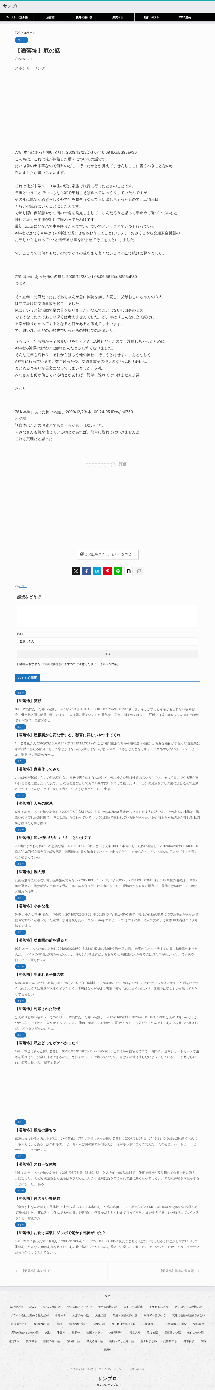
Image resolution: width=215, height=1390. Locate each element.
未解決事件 (116, 1332)
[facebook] (86, 571)
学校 (59, 1324)
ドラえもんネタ (158, 1306)
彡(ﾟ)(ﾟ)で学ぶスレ (124, 1324)
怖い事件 (198, 1324)
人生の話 (100, 1315)
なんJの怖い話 (51, 1306)
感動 (48, 1332)
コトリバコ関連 (133, 1306)
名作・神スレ (151, 17)
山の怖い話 (98, 1324)
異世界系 (31, 1341)
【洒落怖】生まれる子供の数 (39, 974)
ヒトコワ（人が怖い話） (190, 1306)
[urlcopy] (139, 571)
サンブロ (11, 5)
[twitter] (76, 571)
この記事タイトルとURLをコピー (110, 554)
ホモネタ (60, 1315)
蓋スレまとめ (148, 1341)
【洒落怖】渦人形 (30, 872)
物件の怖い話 (195, 1332)
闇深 (203, 1341)
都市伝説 (189, 1341)
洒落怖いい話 (172, 1332)
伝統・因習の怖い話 (125, 1315)
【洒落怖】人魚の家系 (34, 803)
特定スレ (14, 1341)
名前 (20, 633)
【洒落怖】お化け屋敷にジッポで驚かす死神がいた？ (60, 1232)
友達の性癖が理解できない (188, 1315)
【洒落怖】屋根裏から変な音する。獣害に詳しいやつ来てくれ (68, 735)
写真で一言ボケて (155, 1315)
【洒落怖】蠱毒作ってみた (37, 769)
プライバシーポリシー (111, 1369)
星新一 (76, 1332)
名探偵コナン (19, 1324)
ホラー (23, 586)
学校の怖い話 (77, 1324)
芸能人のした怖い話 (121, 1341)
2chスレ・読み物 (17, 17)
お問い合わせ (136, 1369)
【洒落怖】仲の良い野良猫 (37, 1198)
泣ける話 (152, 1332)
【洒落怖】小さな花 (32, 906)
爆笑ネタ (117, 17)
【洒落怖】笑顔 (28, 700)
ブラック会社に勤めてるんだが (29, 1315)
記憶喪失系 (170, 1341)
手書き (61, 1332)
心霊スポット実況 (176, 1324)
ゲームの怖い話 (107, 1306)
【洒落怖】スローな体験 (35, 1164)
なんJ (32, 1306)
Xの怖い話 (16, 1306)
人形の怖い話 (80, 1315)
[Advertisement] (50, 102)
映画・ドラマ (95, 1332)
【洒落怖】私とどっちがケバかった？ (47, 1043)
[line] (118, 571)
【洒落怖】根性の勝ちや (35, 1130)
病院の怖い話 (51, 1341)
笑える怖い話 (95, 1341)
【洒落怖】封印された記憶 (37, 1008)
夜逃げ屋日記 (42, 1324)
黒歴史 (108, 1349)
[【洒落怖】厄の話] (97, 571)
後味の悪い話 (84, 17)
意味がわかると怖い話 (25, 1332)
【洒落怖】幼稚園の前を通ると (41, 940)
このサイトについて (82, 1369)
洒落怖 (50, 17)
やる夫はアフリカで (79, 1306)
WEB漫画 (185, 17)
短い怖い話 (73, 1341)
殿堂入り (135, 1332)
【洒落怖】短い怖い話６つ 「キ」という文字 (53, 837)
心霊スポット (150, 1324)
